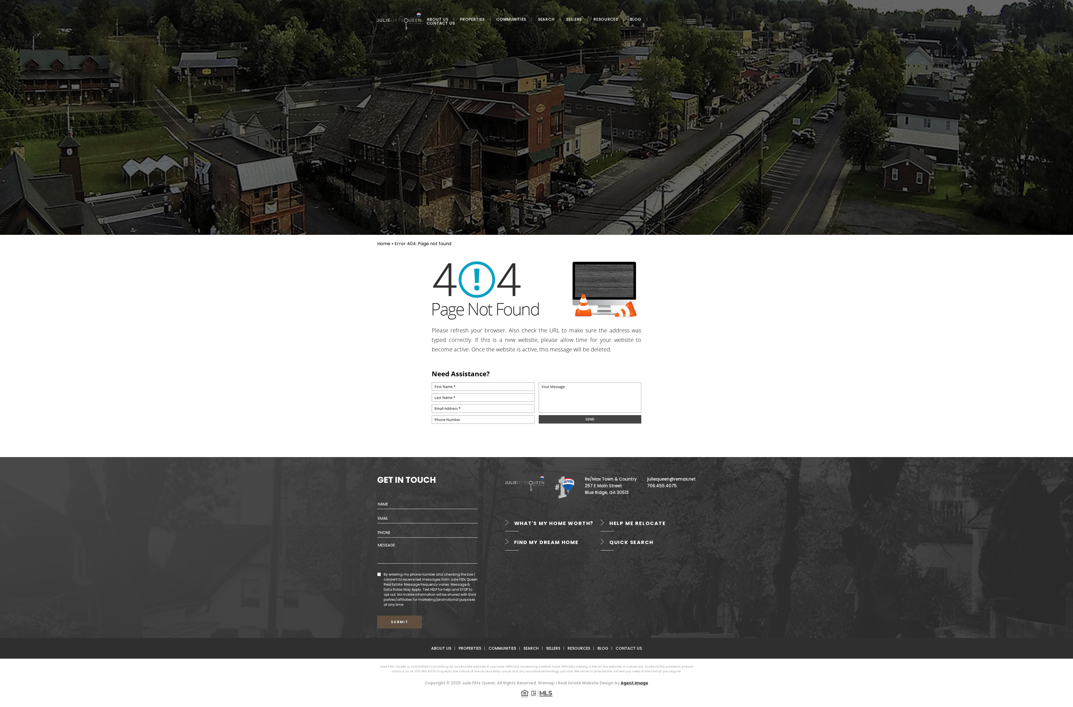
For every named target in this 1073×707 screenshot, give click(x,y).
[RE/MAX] (564, 487)
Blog (636, 19)
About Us (437, 19)
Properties (472, 19)
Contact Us (441, 23)
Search (546, 19)
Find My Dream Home (546, 542)
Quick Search (631, 542)
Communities (511, 19)
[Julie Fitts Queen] (399, 21)
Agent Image (634, 683)
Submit (399, 621)
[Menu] (691, 21)
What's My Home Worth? (554, 523)
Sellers (574, 19)
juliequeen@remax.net (671, 479)
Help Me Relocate (637, 523)
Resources (606, 19)
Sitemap (546, 683)
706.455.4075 (662, 486)
